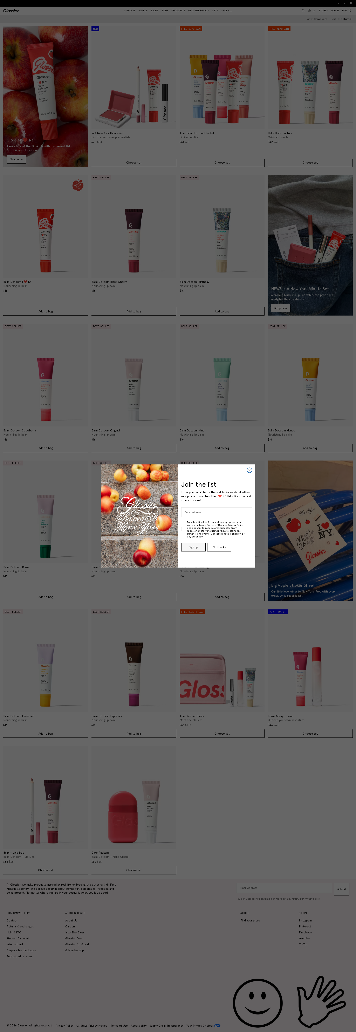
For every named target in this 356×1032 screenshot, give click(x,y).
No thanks (219, 547)
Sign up (193, 547)
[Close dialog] (249, 470)
